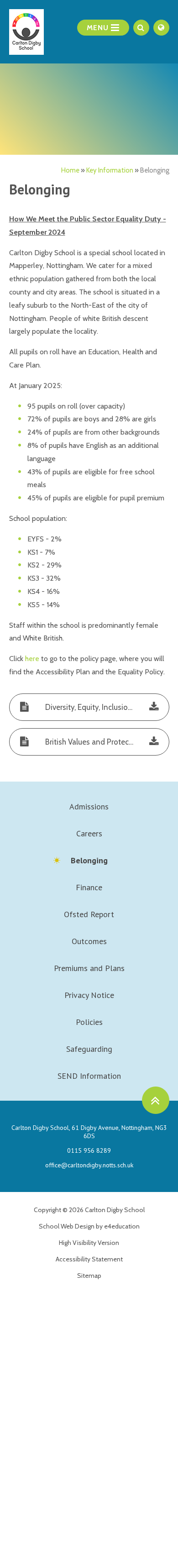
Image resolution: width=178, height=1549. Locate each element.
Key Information (109, 170)
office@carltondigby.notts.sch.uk (89, 1165)
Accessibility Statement (89, 1259)
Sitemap (89, 1275)
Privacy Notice (89, 995)
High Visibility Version (89, 1243)
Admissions (89, 806)
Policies (89, 1022)
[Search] (141, 28)
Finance (89, 887)
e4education (122, 1226)
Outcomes (89, 941)
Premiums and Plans (89, 968)
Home (70, 170)
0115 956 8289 (89, 1150)
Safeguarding (89, 1049)
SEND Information (89, 1076)
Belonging (154, 170)
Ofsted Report (89, 914)
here (32, 658)
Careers (89, 833)
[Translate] (161, 28)
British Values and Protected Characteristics (105, 741)
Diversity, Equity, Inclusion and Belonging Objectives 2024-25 (105, 707)
